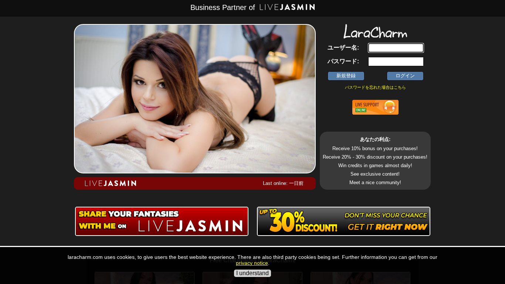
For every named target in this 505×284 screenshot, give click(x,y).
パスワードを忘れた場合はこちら (375, 87)
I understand (252, 273)
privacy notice (252, 263)
